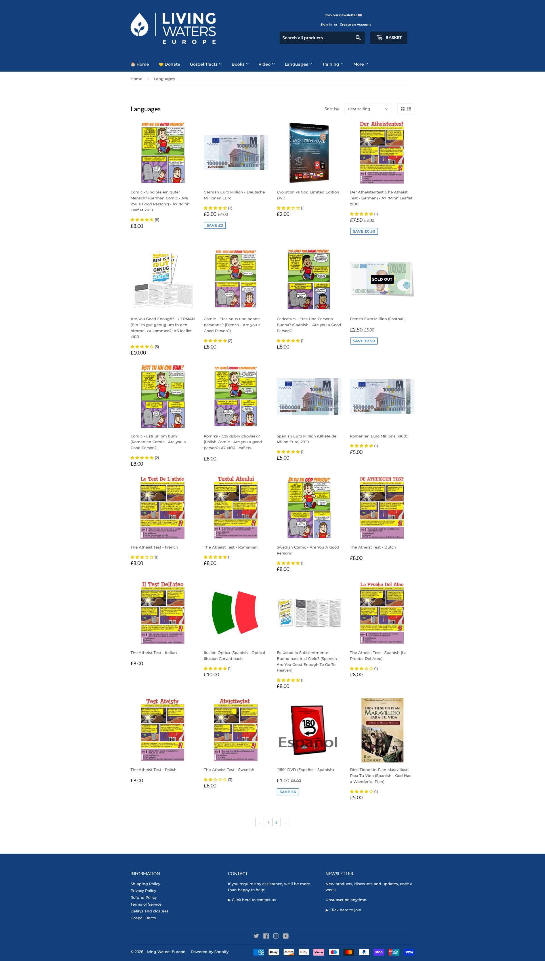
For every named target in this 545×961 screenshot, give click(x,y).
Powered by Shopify (210, 951)
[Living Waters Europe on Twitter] (256, 937)
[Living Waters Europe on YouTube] (286, 937)
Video (265, 64)
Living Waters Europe (164, 951)
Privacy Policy (143, 890)
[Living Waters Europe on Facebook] (266, 937)
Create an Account (355, 24)
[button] (143, 219)
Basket (393, 37)
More (359, 64)
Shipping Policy (145, 883)
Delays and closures (150, 911)
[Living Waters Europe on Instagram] (276, 937)
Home (136, 78)
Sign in (326, 24)
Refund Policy (144, 897)
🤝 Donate (169, 64)
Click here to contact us (254, 899)
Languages (297, 64)
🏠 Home (140, 64)
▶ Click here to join (343, 910)
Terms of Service (146, 904)
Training (331, 64)
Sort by (331, 108)
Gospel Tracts (204, 64)
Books (239, 64)
